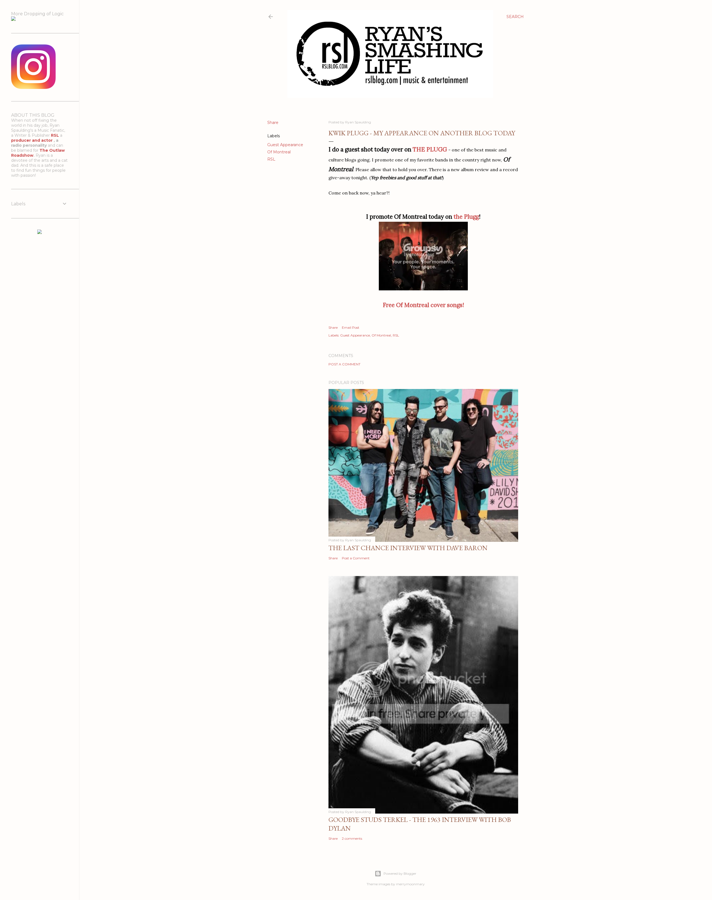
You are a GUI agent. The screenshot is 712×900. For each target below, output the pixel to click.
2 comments (352, 838)
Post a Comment (344, 364)
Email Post (350, 327)
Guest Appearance (285, 144)
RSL (271, 159)
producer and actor (32, 140)
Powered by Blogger (400, 873)
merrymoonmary (410, 884)
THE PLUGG (430, 149)
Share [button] (272, 122)
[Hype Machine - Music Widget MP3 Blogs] (39, 232)
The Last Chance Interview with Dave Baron (408, 548)
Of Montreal (279, 151)
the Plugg (466, 216)
